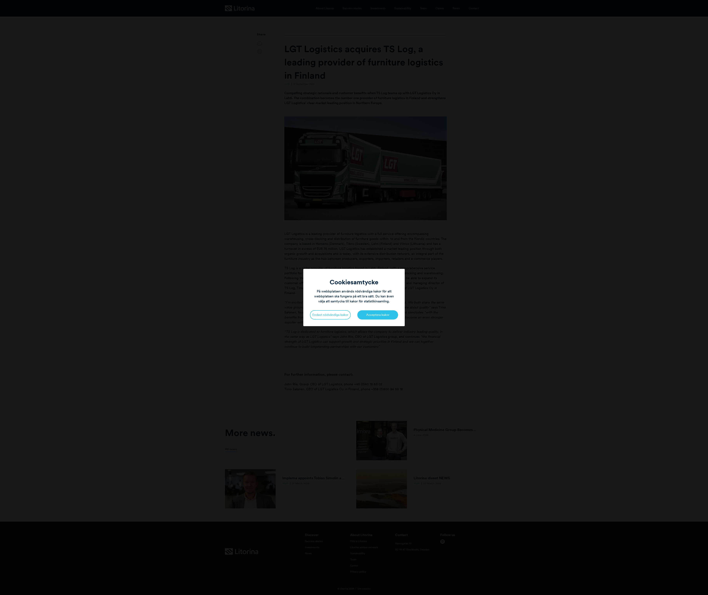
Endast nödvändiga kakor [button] (330, 315)
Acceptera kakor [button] (377, 315)
